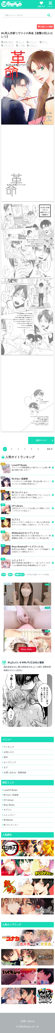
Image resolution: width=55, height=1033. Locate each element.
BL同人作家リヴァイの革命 (38, 575)
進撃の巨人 (8, 42)
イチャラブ (9, 45)
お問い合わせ (28, 1021)
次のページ (41, 440)
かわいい (33, 45)
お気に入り (41, 6)
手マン (45, 42)
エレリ (21, 42)
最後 (48, 449)
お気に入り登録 (46, 27)
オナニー (33, 42)
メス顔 (21, 45)
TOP (3, 575)
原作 (10, 575)
